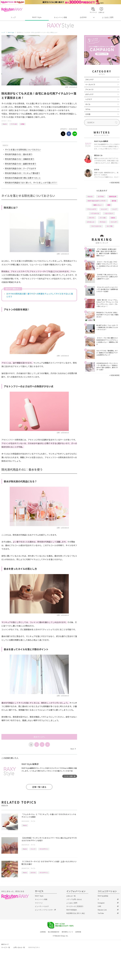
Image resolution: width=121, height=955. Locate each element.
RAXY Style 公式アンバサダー (97, 201)
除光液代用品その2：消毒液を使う (19, 159)
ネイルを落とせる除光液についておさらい (23, 149)
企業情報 (43, 932)
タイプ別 (109, 226)
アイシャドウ (91, 209)
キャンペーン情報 (60, 17)
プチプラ (91, 218)
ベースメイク (90, 84)
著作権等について (67, 932)
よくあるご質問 (107, 17)
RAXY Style (36, 17)
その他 (87, 114)
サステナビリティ (34, 947)
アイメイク (89, 89)
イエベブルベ (109, 213)
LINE (99, 906)
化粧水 (113, 218)
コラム (87, 109)
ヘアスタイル (95, 213)
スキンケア (89, 79)
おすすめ (33, 872)
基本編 (114, 201)
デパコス (102, 222)
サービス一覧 (5, 947)
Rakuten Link (102, 910)
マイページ (39, 903)
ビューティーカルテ (42, 906)
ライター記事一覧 (69, 776)
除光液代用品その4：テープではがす (20, 168)
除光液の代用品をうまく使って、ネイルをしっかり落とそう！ (31, 182)
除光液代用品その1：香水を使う (18, 154)
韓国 (108, 205)
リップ (114, 209)
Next (73, 749)
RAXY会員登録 (103, 896)
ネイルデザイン (44, 849)
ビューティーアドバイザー (44, 910)
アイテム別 (14, 124)
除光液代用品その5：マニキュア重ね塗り (22, 173)
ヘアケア (88, 99)
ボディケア (89, 94)
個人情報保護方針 (53, 932)
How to (4, 124)
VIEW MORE (114, 182)
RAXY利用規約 (71, 910)
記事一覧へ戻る (39, 786)
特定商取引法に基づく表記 (75, 913)
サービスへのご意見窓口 (74, 906)
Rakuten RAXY (11, 10)
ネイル (9, 121)
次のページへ (39, 736)
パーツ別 (102, 218)
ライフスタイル (96, 226)
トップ (13, 17)
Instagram (101, 903)
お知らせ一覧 (71, 896)
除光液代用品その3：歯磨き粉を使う (20, 163)
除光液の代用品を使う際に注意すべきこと (23, 177)
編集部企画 (112, 196)
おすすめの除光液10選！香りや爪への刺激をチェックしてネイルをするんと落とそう (39, 295)
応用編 (22, 124)
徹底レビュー (97, 205)
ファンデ (114, 222)
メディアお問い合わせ (74, 899)
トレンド (33, 849)
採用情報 (78, 932)
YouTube (101, 913)
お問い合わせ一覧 (19, 947)
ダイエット (90, 222)
